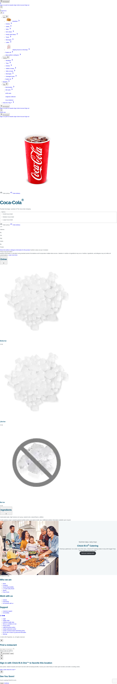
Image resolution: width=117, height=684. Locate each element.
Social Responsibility (8, 587)
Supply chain (6, 620)
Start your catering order (87, 553)
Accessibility (6, 613)
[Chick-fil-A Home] (3, 10)
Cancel (2, 683)
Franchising (6, 601)
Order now (3, 112)
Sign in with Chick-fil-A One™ (8, 669)
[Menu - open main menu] (0, 9)
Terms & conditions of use (9, 624)
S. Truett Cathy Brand (8, 588)
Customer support (7, 611)
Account (22, 5)
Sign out (27, 5)
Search (11, 653)
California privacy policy (9, 627)
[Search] (1, 7)
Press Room (6, 592)
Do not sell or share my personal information (14, 632)
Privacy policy (6, 625)
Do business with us (8, 603)
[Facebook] (2, 616)
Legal (4, 619)
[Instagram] (1, 616)
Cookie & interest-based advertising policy (14, 630)
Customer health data (8, 622)
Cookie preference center (9, 629)
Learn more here (13, 255)
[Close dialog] (1, 640)
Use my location (5, 653)
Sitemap (5, 634)
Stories (4, 590)
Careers (5, 600)
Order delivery (16, 193)
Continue (6, 683)
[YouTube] (4, 616)
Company (5, 585)
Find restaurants (5, 1)
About (4, 583)
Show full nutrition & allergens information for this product (15, 250)
